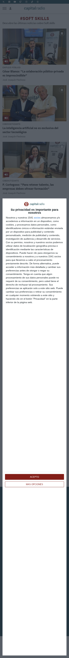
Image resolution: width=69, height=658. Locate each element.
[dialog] (34, 426)
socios (37, 217)
